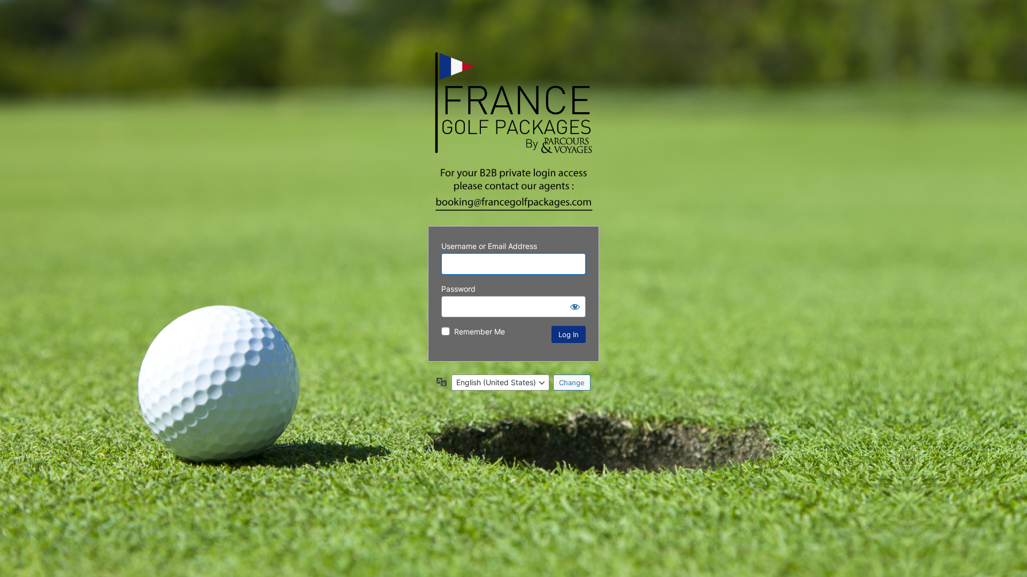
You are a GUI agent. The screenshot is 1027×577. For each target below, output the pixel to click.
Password (458, 288)
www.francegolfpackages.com (513, 132)
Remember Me (479, 331)
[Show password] (575, 306)
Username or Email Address (489, 246)
